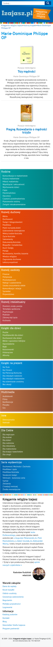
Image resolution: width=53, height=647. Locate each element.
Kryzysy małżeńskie (11, 178)
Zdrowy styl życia (10, 317)
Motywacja (7, 277)
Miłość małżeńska (10, 181)
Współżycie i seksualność (14, 184)
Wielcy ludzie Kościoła (12, 233)
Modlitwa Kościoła (11, 472)
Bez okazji (7, 384)
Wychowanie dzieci (11, 187)
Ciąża (5, 190)
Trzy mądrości (26, 71)
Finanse (6, 274)
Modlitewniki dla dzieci (13, 335)
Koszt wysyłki (8, 589)
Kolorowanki (8, 349)
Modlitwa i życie (10, 469)
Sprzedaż (7, 291)
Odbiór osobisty (9, 593)
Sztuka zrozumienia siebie (14, 285)
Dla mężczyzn (8, 434)
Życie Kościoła (9, 236)
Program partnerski (11, 628)
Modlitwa (7, 225)
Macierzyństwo (9, 193)
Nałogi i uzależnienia (12, 282)
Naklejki (6, 422)
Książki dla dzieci (11, 328)
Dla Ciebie (7, 430)
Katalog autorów (10, 614)
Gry (4, 407)
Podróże (6, 314)
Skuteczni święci (10, 475)
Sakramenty (8, 239)
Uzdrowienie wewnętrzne (14, 230)
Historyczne (8, 352)
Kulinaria (7, 320)
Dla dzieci (7, 440)
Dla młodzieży (9, 446)
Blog (5, 621)
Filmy (5, 399)
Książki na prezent (11, 363)
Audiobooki (8, 396)
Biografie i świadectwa (12, 245)
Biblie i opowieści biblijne (14, 341)
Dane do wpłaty (9, 586)
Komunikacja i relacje (12, 288)
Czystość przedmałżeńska (14, 198)
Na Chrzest (7, 370)
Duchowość (8, 219)
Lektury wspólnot (10, 262)
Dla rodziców (8, 443)
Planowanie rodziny (11, 201)
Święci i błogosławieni (12, 222)
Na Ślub (6, 367)
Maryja (5, 250)
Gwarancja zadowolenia (13, 596)
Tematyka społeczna (11, 309)
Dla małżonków (9, 448)
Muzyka (6, 404)
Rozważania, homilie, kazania (15, 253)
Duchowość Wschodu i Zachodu (16, 466)
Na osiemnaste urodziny (13, 381)
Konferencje (8, 402)
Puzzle (5, 332)
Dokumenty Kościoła (11, 242)
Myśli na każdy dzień (12, 227)
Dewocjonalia (9, 419)
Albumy (6, 355)
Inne (3, 415)
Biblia (5, 216)
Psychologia (8, 312)
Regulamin (7, 600)
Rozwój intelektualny (13, 302)
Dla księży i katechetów (13, 451)
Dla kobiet (7, 437)
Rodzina (5, 171)
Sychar (5, 480)
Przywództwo (8, 294)
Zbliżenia (7, 483)
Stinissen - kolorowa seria (14, 478)
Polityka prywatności (12, 603)
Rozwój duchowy (10, 212)
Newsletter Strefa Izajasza (14, 625)
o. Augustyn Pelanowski (24, 538)
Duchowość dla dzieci (12, 338)
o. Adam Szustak (22, 541)
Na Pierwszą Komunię (12, 373)
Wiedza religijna (10, 256)
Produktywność (9, 280)
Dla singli (7, 454)
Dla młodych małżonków (13, 378)
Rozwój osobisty (10, 270)
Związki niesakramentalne (14, 204)
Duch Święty (8, 248)
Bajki (5, 346)
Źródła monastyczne (11, 489)
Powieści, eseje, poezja (12, 306)
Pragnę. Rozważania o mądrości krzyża (26, 130)
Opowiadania (8, 343)
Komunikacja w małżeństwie (15, 175)
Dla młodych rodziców (12, 375)
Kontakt (6, 618)
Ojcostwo (7, 196)
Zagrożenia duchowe (12, 259)
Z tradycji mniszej (10, 486)
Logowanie (7, 607)
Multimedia (7, 392)
